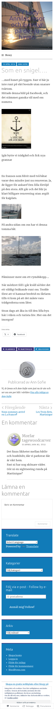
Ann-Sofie (23, 64)
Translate (32, 546)
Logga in (13, 659)
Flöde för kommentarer (21, 666)
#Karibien (10, 349)
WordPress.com (17, 669)
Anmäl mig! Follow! (21, 607)
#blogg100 (43, 349)
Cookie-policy (12, 698)
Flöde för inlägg (17, 662)
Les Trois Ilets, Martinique (44, 410)
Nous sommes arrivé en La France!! (13, 410)
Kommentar (42, 524)
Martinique (26, 349)
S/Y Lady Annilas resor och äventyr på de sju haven (27, 24)
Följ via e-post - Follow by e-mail (26, 588)
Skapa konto (15, 655)
